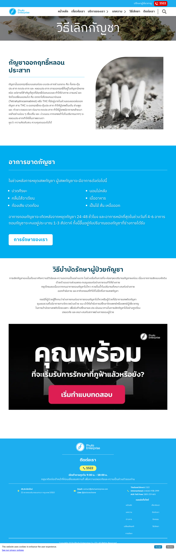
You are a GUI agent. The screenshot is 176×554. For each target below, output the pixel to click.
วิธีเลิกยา (155, 526)
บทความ (129, 512)
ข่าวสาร (129, 519)
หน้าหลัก (129, 505)
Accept (158, 547)
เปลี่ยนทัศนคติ (129, 526)
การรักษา (128, 533)
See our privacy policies (13, 550)
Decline (170, 547)
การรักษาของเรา (31, 240)
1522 (89, 468)
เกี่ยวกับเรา (155, 505)
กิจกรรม (156, 519)
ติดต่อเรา (155, 512)
